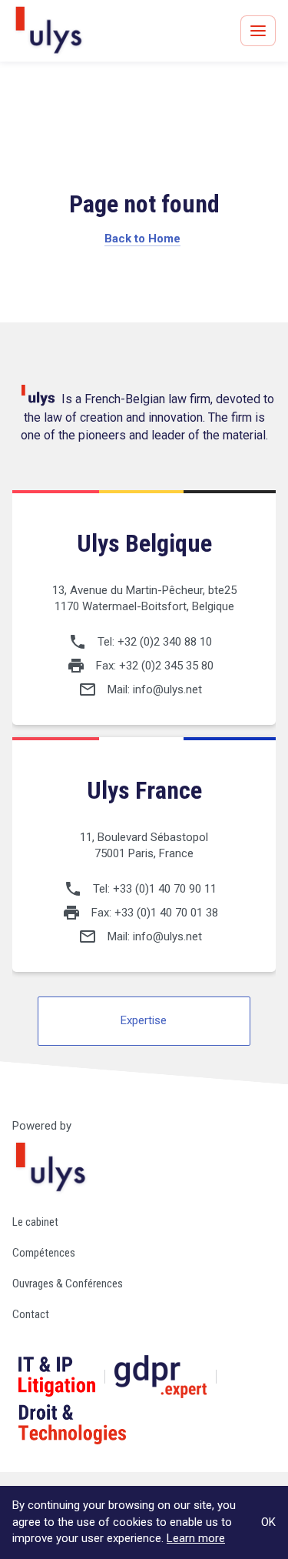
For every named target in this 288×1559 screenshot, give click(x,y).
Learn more (196, 1538)
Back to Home (142, 238)
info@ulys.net (167, 689)
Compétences (43, 1253)
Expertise (144, 1020)
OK (268, 1522)
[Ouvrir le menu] (258, 30)
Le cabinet (35, 1222)
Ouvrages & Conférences (67, 1283)
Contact (30, 1314)
